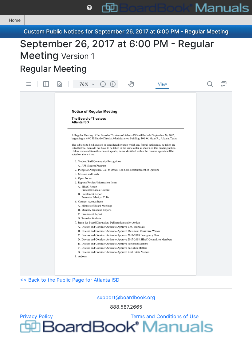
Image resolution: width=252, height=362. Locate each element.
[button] (89, 8)
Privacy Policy (36, 316)
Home (15, 20)
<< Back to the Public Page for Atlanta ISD (70, 280)
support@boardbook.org (126, 297)
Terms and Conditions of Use (165, 316)
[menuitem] (89, 7)
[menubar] (126, 7)
